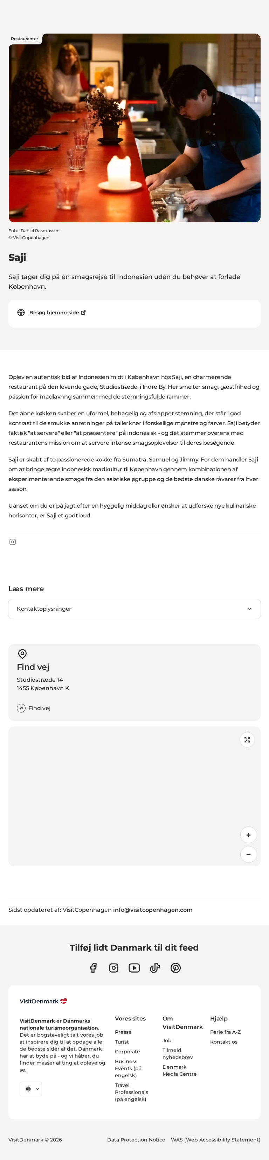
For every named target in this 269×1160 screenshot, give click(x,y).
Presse (123, 1032)
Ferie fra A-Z (225, 1032)
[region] (134, 796)
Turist (122, 1042)
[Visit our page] (114, 968)
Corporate (127, 1051)
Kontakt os (223, 1042)
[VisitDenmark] (44, 1001)
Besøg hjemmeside (54, 312)
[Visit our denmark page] (93, 968)
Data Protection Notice (136, 1140)
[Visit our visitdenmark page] (134, 968)
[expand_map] (247, 739)
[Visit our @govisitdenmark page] (155, 968)
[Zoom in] (248, 834)
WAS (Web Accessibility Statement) (216, 1140)
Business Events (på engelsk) (128, 1068)
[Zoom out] (248, 854)
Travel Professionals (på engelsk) (131, 1092)
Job (167, 1040)
